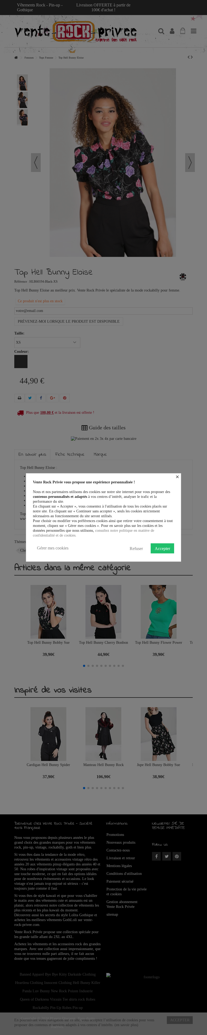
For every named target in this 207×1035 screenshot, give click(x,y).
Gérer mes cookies (52, 548)
